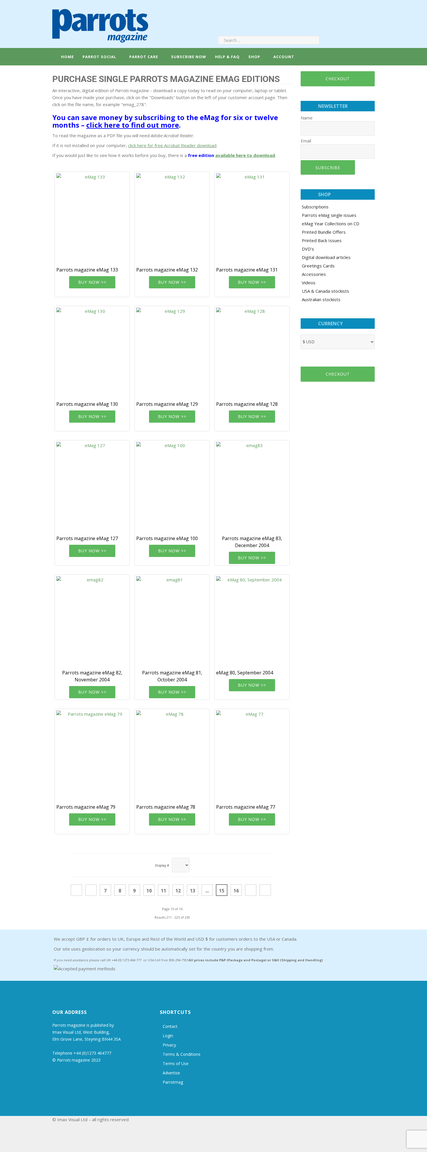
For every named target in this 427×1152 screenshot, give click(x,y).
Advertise (171, 1073)
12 (178, 890)
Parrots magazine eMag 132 (167, 270)
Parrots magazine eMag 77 (245, 807)
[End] (265, 890)
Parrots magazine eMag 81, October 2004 (172, 676)
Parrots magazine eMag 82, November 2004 (92, 676)
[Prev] (91, 890)
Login (168, 1035)
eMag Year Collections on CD (330, 223)
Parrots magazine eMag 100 (167, 538)
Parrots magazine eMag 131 (247, 270)
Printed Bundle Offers (324, 232)
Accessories (314, 274)
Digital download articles (326, 257)
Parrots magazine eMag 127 (87, 538)
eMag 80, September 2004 (244, 672)
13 (192, 890)
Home (67, 56)
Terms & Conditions (181, 1054)
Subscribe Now (188, 56)
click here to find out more (132, 125)
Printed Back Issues (322, 240)
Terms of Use (176, 1063)
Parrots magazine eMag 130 (87, 404)
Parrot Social (99, 56)
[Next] (250, 890)
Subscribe (327, 167)
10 (149, 890)
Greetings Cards (318, 266)
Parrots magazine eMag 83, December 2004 (252, 542)
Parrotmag (173, 1082)
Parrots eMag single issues (329, 215)
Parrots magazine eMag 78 (165, 807)
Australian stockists (321, 299)
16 (236, 890)
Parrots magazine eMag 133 (87, 270)
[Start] (76, 890)
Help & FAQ (227, 56)
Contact (170, 1026)
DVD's (308, 249)
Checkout (338, 78)
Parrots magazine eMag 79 (85, 807)
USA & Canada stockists (325, 291)
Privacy (169, 1045)
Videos (308, 282)
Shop (254, 56)
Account (283, 56)
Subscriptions (315, 207)
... (207, 890)
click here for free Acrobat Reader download (172, 145)
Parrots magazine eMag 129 (167, 404)
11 (163, 890)
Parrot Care (143, 56)
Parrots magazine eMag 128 (247, 404)
